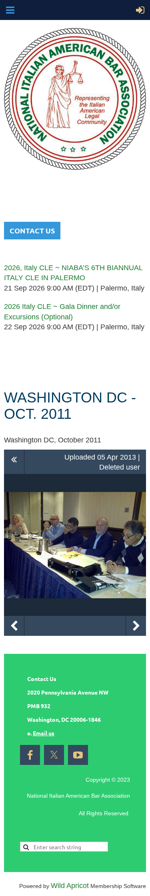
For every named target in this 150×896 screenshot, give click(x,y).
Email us (43, 733)
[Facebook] (30, 755)
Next (136, 626)
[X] (54, 755)
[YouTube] (78, 755)
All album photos (14, 462)
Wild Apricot (70, 886)
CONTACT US (32, 230)
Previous (14, 626)
